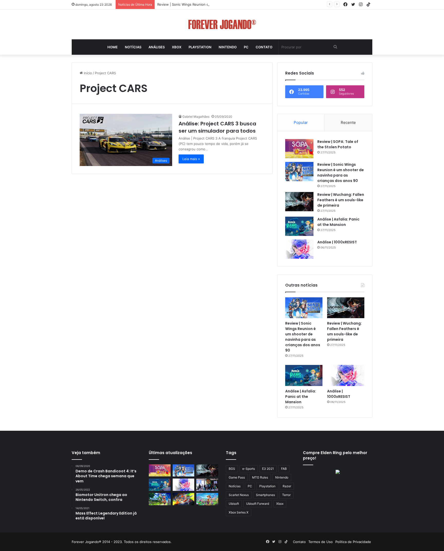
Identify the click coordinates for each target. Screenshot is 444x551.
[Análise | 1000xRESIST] (299, 249)
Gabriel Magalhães (195, 116)
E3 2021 (268, 469)
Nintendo (228, 47)
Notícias (133, 47)
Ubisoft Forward (257, 504)
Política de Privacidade (353, 542)
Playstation (200, 47)
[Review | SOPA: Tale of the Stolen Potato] (299, 148)
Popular (301, 122)
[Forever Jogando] (222, 24)
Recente (348, 122)
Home (112, 47)
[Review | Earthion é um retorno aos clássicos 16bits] (184, 499)
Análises (157, 47)
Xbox (176, 47)
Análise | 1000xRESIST (337, 242)
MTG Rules (260, 477)
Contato (264, 47)
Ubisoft (234, 504)
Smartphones (265, 495)
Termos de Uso (320, 542)
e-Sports (248, 469)
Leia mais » (191, 159)
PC (246, 47)
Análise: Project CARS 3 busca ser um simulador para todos (217, 127)
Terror (286, 495)
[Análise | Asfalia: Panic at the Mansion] (299, 226)
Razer (287, 486)
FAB (284, 469)
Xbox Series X (238, 512)
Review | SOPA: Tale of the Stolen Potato (337, 144)
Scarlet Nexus (239, 495)
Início (87, 73)
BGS (232, 469)
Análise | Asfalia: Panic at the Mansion (338, 222)
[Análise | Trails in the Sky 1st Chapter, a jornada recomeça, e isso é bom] (160, 499)
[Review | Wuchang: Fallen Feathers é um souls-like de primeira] (299, 201)
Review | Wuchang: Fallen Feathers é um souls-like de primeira (340, 200)
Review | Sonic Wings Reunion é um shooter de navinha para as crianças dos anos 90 (225, 4)
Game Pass (237, 477)
